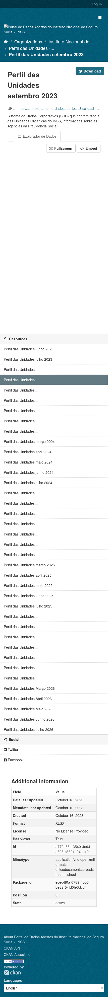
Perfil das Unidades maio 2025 (28, 585)
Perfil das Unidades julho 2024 (28, 482)
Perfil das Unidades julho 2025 (28, 605)
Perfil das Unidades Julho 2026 (28, 729)
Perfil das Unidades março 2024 (29, 441)
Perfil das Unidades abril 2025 (27, 575)
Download (92, 70)
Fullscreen (62, 148)
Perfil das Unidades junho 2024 (28, 472)
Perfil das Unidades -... (31, 48)
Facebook (15, 759)
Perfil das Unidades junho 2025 (28, 595)
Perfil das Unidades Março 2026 (29, 688)
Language (12, 980)
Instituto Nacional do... (70, 41)
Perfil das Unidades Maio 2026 (28, 708)
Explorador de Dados (39, 136)
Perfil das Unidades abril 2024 (27, 451)
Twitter (12, 749)
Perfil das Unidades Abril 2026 (28, 698)
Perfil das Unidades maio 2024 (28, 462)
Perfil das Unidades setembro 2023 (46, 54)
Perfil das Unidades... (21, 369)
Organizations (28, 41)
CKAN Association (18, 954)
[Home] (6, 41)
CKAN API (12, 948)
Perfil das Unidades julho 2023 (28, 359)
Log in (97, 4)
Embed (90, 148)
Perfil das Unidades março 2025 (29, 564)
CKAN (12, 972)
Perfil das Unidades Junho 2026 (29, 719)
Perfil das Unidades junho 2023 (28, 348)
